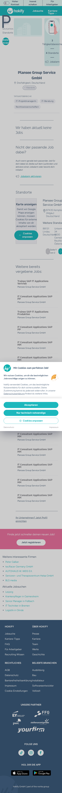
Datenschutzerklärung (14, 393)
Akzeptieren (31, 404)
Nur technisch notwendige (31, 412)
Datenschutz (9, 427)
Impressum (53, 427)
